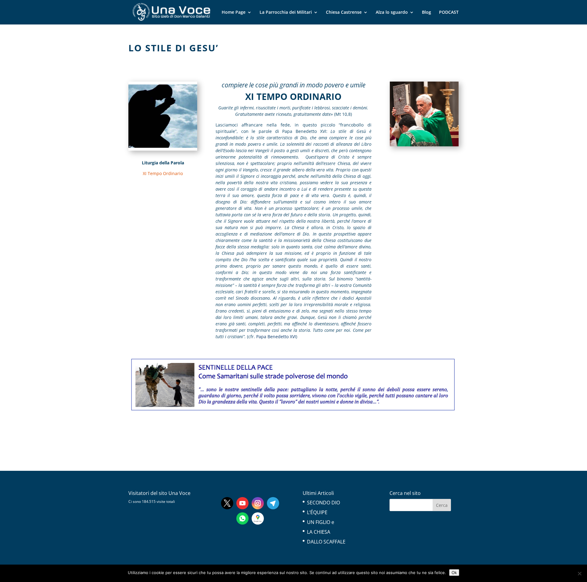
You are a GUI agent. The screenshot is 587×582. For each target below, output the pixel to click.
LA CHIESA (318, 532)
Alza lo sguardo (392, 12)
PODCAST (449, 12)
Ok (454, 572)
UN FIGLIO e (320, 522)
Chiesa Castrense (344, 12)
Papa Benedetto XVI (276, 336)
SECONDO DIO (323, 502)
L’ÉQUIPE (317, 512)
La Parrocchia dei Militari (286, 12)
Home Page (234, 12)
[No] (579, 573)
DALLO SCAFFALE (326, 541)
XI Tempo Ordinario (163, 173)
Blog (426, 12)
